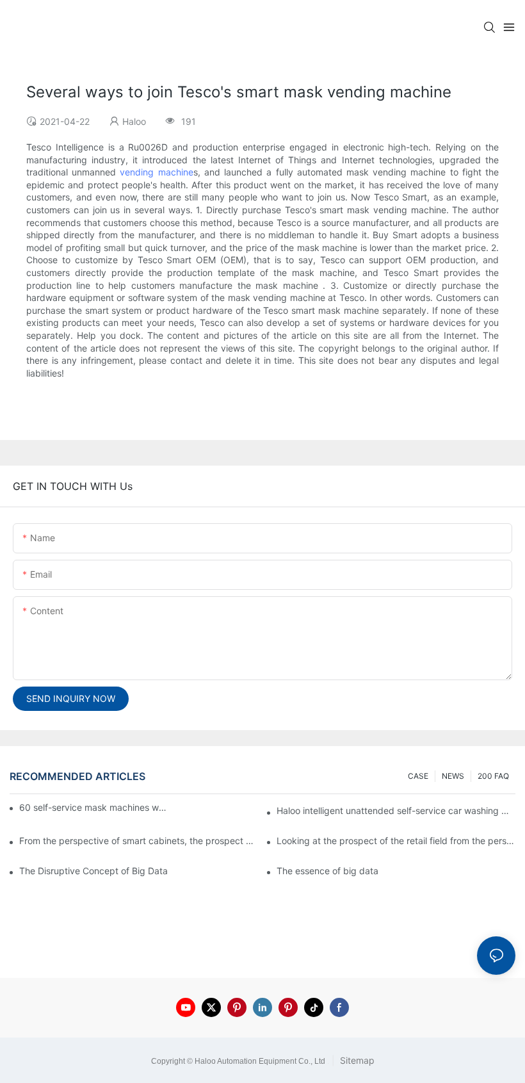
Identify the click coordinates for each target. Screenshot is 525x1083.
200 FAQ (493, 776)
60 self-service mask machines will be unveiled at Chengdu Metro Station (93, 807)
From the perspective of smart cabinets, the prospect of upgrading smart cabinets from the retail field (138, 840)
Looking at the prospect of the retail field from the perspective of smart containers (396, 840)
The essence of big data (327, 870)
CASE (418, 776)
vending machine (156, 172)
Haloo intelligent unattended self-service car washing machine (396, 810)
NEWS (453, 776)
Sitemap (356, 1060)
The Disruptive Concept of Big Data (93, 870)
